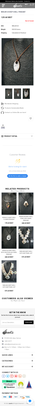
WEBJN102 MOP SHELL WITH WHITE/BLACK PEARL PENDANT (9, 252)
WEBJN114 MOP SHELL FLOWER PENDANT (9, 218)
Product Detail (10, 136)
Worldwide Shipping (11, 104)
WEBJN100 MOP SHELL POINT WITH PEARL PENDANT (26, 218)
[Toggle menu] (2, 5)
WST (26, 4)
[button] (30, 401)
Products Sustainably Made (14, 108)
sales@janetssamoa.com (12, 344)
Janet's (11, 403)
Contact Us (27, 1)
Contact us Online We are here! (15, 112)
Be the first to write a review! (17, 176)
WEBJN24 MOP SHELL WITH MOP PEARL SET (9, 286)
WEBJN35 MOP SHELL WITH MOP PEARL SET (26, 252)
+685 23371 (8, 341)
